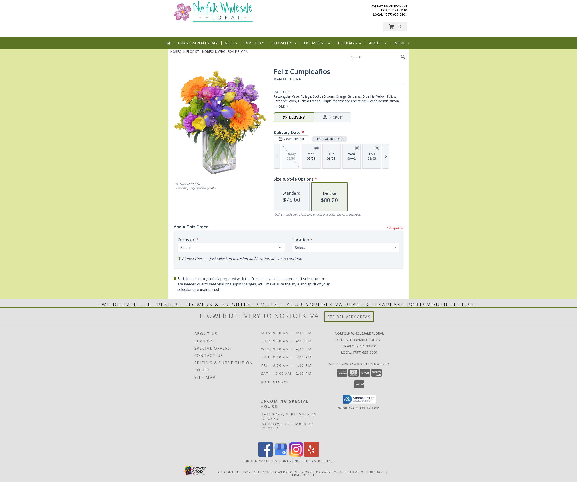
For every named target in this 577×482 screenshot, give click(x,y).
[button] (395, 26)
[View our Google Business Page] (281, 455)
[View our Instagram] (296, 455)
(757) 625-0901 (396, 14)
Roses (231, 43)
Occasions (315, 43)
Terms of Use (302, 475)
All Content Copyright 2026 (243, 472)
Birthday (254, 43)
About (375, 43)
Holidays (347, 43)
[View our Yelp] (311, 455)
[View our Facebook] (265, 455)
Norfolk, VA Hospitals (314, 461)
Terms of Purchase (366, 472)
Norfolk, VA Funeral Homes (267, 461)
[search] (403, 56)
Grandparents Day (198, 43)
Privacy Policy (330, 472)
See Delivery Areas (349, 316)
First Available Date (329, 139)
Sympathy (282, 43)
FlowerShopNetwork (292, 472)
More (399, 43)
